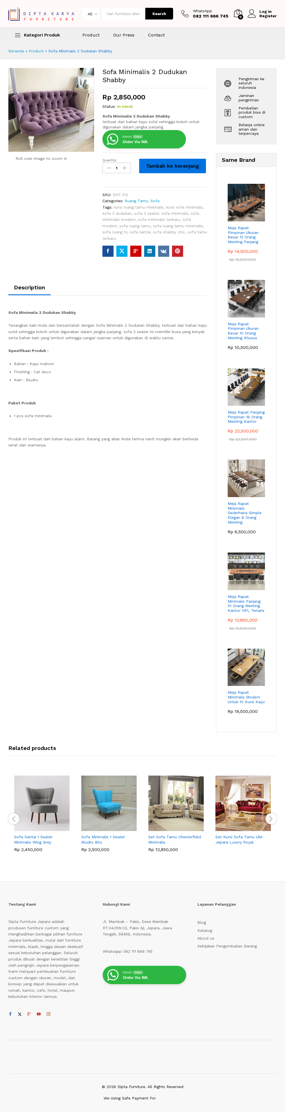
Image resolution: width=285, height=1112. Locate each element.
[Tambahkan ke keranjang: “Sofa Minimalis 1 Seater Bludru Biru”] (102, 827)
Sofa (155, 201)
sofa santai (140, 232)
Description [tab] (29, 287)
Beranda (16, 51)
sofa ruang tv (114, 232)
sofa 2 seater (146, 213)
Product (91, 35)
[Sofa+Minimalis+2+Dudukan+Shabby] (121, 251)
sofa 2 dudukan (117, 213)
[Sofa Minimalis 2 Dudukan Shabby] (108, 251)
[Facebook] (10, 1014)
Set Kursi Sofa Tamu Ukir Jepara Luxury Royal (239, 839)
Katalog (204, 930)
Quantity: (109, 160)
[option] (41, 818)
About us (205, 938)
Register (268, 16)
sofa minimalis (174, 213)
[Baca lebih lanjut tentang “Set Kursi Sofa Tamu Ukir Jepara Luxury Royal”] (237, 827)
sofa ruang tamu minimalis (178, 226)
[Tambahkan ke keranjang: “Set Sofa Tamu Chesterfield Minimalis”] (170, 827)
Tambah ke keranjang (172, 166)
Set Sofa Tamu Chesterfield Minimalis (174, 839)
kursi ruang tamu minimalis (139, 207)
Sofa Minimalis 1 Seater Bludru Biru (103, 839)
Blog (201, 922)
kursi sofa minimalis (184, 207)
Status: (109, 106)
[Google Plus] (29, 1014)
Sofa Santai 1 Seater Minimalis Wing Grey (33, 839)
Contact (156, 35)
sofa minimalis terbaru (159, 219)
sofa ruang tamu (135, 226)
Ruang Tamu (136, 201)
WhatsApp (202, 11)
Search (159, 13)
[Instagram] (48, 1014)
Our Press (123, 35)
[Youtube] (38, 1014)
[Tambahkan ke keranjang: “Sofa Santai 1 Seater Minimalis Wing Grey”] (35, 827)
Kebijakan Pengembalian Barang (227, 946)
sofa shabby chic (169, 232)
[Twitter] (19, 1014)
